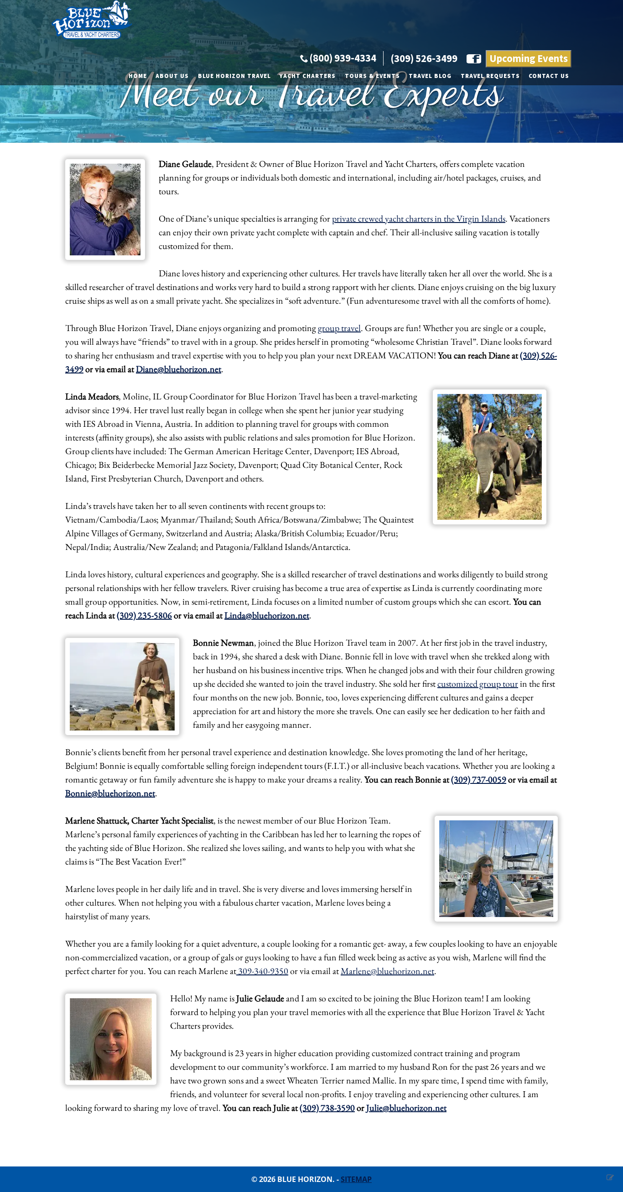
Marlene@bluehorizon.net (387, 971)
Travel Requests (490, 76)
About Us (172, 76)
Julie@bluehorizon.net (406, 1108)
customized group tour (477, 683)
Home (138, 76)
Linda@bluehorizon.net (266, 615)
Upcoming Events (528, 59)
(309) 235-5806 (144, 615)
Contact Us (549, 76)
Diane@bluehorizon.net (178, 369)
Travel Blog (430, 76)
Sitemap (356, 1179)
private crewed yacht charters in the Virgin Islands (418, 218)
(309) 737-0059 (478, 779)
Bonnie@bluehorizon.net (110, 793)
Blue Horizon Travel (234, 76)
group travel (339, 328)
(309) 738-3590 (327, 1108)
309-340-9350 (262, 971)
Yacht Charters (308, 76)
